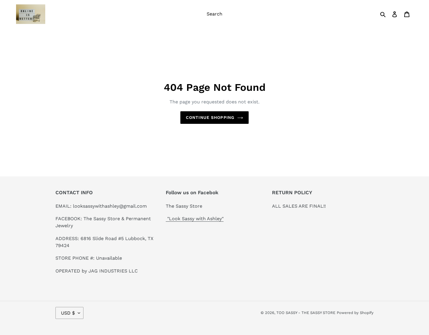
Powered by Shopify (355, 312)
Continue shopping (210, 117)
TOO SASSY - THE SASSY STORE (305, 312)
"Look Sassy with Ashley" (195, 218)
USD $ (68, 313)
